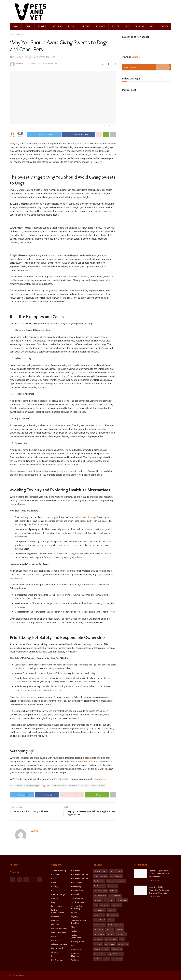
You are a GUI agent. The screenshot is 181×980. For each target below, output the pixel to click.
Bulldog (54, 886)
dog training (99, 915)
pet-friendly (76, 882)
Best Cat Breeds (116, 871)
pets (121, 939)
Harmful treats (60, 785)
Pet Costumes (99, 934)
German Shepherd (59, 928)
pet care (110, 929)
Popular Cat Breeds (101, 949)
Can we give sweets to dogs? (27, 785)
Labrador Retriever (59, 944)
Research (100, 26)
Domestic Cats (112, 915)
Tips (127, 26)
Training (139, 26)
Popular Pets (117, 949)
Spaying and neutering (76, 907)
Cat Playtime (122, 900)
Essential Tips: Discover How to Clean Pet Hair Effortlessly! (159, 873)
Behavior (42, 26)
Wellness (57, 26)
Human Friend (99, 920)
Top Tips (97, 959)
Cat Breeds (112, 886)
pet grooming (57, 960)
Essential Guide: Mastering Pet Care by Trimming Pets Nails (159, 890)
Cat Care (113, 891)
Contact (164, 26)
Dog (53, 902)
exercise (55, 916)
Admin (20, 63)
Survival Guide (99, 954)
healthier (55, 940)
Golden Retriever (58, 932)
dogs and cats (99, 910)
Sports (115, 26)
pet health (20, 34)
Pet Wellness (123, 944)
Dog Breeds (116, 905)
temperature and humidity (78, 921)
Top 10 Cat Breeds (115, 954)
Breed (71, 26)
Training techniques (76, 936)
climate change (58, 894)
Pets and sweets (98, 785)
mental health (57, 948)
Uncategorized (77, 941)
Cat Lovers (110, 900)
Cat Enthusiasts (100, 896)
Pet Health (73, 785)
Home (15, 26)
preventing (76, 886)
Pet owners (98, 939)
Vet (151, 26)
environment (57, 906)
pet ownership (111, 939)
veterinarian (76, 949)
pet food (111, 934)
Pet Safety (85, 785)
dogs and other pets (82, 761)
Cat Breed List (99, 886)
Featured (55, 920)
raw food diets (78, 890)
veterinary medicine (75, 954)
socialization (77, 898)
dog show (111, 910)
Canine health (116, 876)
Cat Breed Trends (100, 891)
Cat (52, 890)
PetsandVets (99, 779)
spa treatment (77, 902)
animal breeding (58, 870)
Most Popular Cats (115, 925)
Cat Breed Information (115, 881)
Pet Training (110, 944)
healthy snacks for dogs (85, 517)
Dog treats (46, 785)
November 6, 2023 (34, 63)
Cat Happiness (115, 896)
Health (28, 26)
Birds (53, 878)
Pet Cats (120, 929)
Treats (106, 959)
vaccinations (117, 959)
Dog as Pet (104, 905)
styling (74, 916)
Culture (86, 26)
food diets (56, 924)
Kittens (111, 920)
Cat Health (98, 900)
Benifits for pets (100, 871)
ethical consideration (57, 911)
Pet (52, 956)
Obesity (54, 952)
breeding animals (100, 876)
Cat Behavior (99, 881)
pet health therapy (79, 874)
